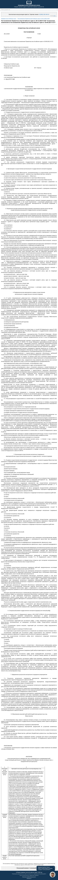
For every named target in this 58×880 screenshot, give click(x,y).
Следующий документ (35, 868)
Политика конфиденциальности (29, 876)
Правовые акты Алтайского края (8, 18)
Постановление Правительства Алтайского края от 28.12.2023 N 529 (34, 18)
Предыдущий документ (23, 868)
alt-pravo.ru (29, 878)
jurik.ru (55, 15)
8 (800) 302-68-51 (44, 14)
